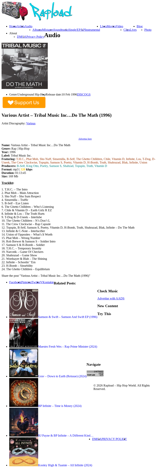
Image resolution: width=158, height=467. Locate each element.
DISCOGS (84, 94)
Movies (111, 26)
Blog (140, 26)
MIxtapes (47, 29)
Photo (147, 29)
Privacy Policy (35, 36)
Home (13, 26)
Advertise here (85, 139)
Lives (133, 29)
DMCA (21, 36)
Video (119, 26)
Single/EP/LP (76, 29)
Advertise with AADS (110, 298)
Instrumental (92, 29)
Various (30, 123)
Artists (21, 26)
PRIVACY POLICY (114, 439)
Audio (28, 26)
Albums (37, 29)
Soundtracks (60, 29)
